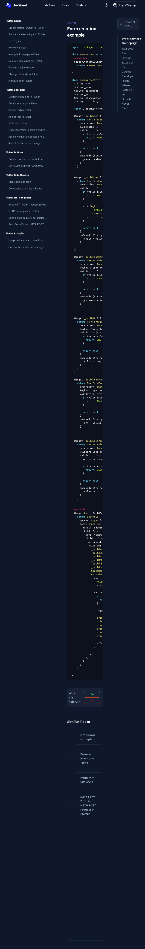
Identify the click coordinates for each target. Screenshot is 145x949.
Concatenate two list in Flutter (25, 188)
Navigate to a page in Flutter (24, 54)
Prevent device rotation (21, 67)
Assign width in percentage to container (27, 136)
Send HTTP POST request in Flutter (27, 204)
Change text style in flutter (23, 74)
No (92, 700)
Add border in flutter (19, 116)
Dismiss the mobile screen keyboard (27, 247)
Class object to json (19, 181)
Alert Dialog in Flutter (20, 80)
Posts (65, 5)
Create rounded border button (25, 159)
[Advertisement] (85, 882)
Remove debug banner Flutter (25, 61)
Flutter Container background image (27, 130)
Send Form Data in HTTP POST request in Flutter (27, 224)
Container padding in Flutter (24, 96)
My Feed (50, 5)
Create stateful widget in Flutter (26, 27)
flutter (71, 23)
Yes (92, 694)
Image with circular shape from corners (27, 240)
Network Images (17, 47)
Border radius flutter (19, 110)
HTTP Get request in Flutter (23, 211)
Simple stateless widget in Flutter (26, 34)
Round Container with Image (24, 143)
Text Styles (14, 41)
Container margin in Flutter (23, 103)
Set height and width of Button (25, 166)
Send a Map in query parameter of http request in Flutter (27, 217)
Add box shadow (18, 123)
